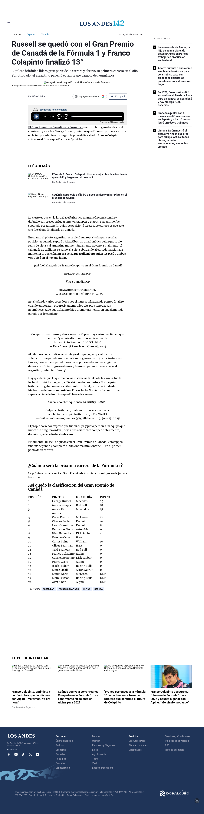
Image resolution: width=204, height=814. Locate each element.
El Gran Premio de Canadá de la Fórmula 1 (55, 127)
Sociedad (61, 754)
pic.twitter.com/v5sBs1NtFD (77, 289)
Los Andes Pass (137, 740)
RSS (167, 745)
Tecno (95, 758)
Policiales (61, 758)
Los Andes (16, 34)
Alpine (86, 589)
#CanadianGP (81, 281)
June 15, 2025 (94, 293)
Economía (61, 749)
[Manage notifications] (197, 800)
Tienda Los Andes (138, 745)
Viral (94, 763)
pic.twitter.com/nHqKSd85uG (81, 342)
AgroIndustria (99, 754)
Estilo (95, 749)
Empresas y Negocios (103, 745)
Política (60, 745)
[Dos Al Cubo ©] (174, 795)
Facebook (9, 754)
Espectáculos (63, 767)
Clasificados (135, 749)
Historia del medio (174, 749)
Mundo (96, 736)
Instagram (16, 754)
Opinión (96, 740)
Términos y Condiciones (177, 736)
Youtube (37, 754)
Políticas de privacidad (177, 740)
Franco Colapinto (69, 589)
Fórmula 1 (48, 589)
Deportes (31, 34)
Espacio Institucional (103, 767)
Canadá (98, 589)
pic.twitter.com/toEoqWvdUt (88, 414)
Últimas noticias (64, 740)
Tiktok (23, 754)
